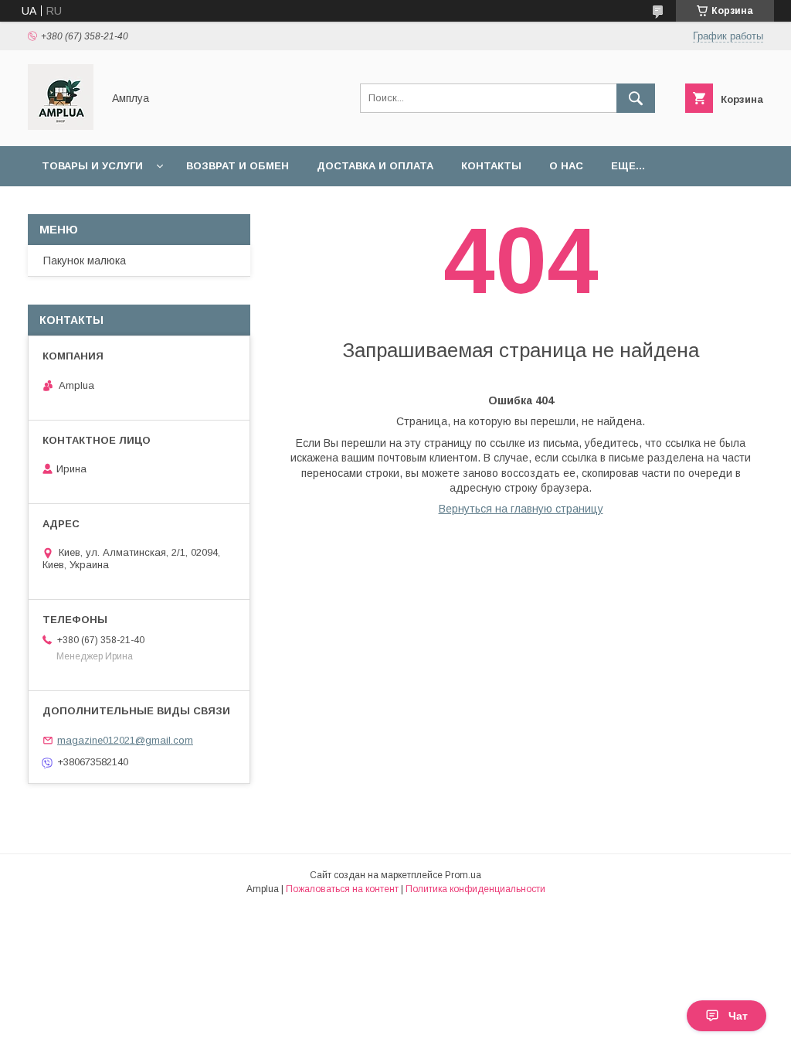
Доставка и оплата (375, 166)
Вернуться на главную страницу (521, 508)
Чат (738, 1016)
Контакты (491, 166)
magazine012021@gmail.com (125, 740)
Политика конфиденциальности (475, 889)
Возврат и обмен (237, 166)
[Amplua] (60, 126)
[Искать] (635, 98)
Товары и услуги (92, 166)
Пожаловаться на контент (342, 889)
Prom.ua (463, 875)
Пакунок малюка (84, 260)
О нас (566, 166)
